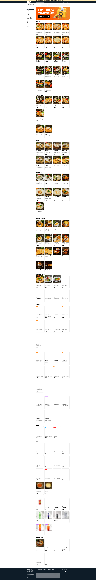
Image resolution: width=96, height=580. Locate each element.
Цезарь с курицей (64, 314)
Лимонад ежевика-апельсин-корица (38, 532)
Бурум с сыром (64, 164)
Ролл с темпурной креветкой (64, 61)
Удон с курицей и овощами (38, 196)
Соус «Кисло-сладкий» (38, 490)
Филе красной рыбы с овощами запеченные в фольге (39, 212)
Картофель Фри (64, 228)
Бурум (54, 164)
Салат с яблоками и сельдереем (47, 314)
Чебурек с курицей (38, 255)
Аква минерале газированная (64, 507)
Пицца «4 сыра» (56, 44)
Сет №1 (55, 104)
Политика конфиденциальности (42, 569)
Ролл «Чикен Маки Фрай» (55, 61)
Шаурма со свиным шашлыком (64, 150)
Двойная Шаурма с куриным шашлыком (56, 151)
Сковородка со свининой (64, 182)
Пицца (28, 9)
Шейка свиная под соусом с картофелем (64, 197)
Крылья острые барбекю (65, 242)
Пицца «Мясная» (64, 44)
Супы (28, 25)
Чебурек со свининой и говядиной (48, 256)
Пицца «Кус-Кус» (47, 44)
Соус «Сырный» (38, 450)
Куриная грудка (64, 360)
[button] (37, 13)
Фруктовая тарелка (64, 297)
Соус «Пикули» (47, 450)
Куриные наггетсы (56, 242)
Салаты (28, 19)
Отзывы (28, 5)
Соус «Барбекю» (64, 450)
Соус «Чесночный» (56, 450)
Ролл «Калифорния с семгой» (56, 74)
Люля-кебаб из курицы (46, 361)
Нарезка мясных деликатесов (38, 298)
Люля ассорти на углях (38, 418)
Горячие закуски (29, 17)
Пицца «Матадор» (38, 44)
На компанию (29, 23)
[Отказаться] (58, 574)
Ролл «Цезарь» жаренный (47, 61)
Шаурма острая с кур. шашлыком (47, 150)
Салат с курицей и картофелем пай (64, 328)
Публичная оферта (51, 569)
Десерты (28, 21)
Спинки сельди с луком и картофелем (39, 284)
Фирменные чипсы (56, 255)
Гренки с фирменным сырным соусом (39, 228)
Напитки (28, 27)
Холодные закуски (29, 18)
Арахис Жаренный (38, 269)
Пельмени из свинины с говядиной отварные (39, 182)
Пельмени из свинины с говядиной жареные (48, 183)
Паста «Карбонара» (56, 196)
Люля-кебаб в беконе (46, 374)
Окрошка (37, 547)
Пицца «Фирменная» (55, 31)
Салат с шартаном (56, 314)
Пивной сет (46, 404)
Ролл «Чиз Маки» (38, 74)
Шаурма (28, 14)
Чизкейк (37, 344)
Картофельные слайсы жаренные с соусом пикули (47, 229)
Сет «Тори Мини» (47, 104)
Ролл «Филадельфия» (47, 88)
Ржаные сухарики (64, 255)
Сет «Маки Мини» (38, 104)
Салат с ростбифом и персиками (64, 547)
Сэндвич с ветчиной (39, 133)
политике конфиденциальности (47, 576)
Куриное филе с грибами (47, 196)
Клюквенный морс (47, 506)
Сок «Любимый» (38, 506)
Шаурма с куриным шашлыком (38, 150)
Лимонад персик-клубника (47, 532)
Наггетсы (55, 228)
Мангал (28, 22)
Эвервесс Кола (47, 519)
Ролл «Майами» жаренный (64, 74)
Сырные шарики (47, 242)
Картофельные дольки (39, 242)
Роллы (28, 10)
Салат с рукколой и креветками (38, 561)
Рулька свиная (64, 404)
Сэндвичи (28, 13)
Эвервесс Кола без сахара (56, 520)
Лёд (62, 519)
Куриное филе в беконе (38, 374)
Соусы (28, 26)
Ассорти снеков (38, 404)
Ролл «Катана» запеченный (38, 61)
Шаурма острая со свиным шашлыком (38, 165)
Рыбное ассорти (56, 297)
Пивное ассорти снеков (48, 269)
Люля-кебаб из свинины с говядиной (39, 388)
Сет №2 (63, 104)
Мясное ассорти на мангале (47, 418)
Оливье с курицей (38, 314)
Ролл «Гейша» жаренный (47, 74)
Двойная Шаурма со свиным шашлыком (47, 165)
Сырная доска (47, 297)
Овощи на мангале (38, 360)
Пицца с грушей (47, 547)
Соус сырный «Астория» (46, 490)
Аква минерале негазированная (56, 507)
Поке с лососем (56, 547)
